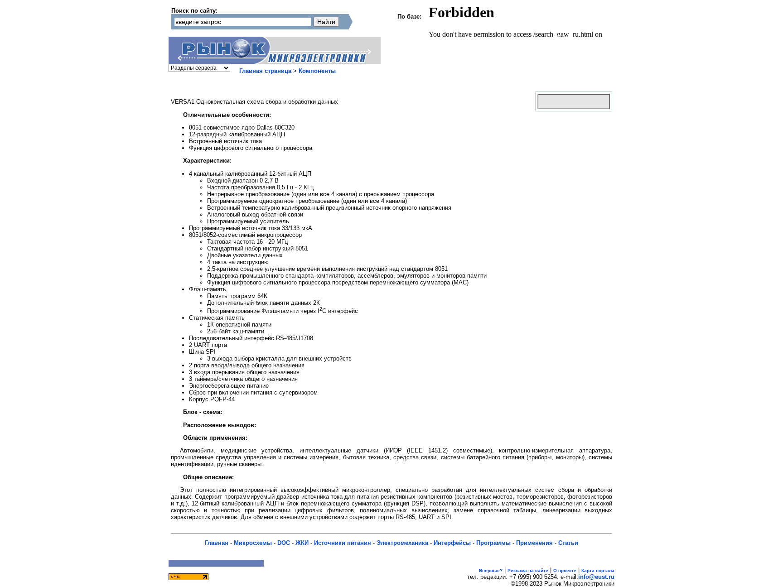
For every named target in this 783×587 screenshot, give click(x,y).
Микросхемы (253, 542)
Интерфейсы (452, 542)
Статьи (568, 542)
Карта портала (597, 570)
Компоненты (317, 70)
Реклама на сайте (528, 570)
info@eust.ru (596, 576)
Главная (216, 542)
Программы (493, 542)
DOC (283, 542)
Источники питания (342, 542)
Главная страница (265, 70)
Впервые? (491, 570)
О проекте (564, 570)
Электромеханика (402, 542)
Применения (534, 542)
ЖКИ (302, 542)
